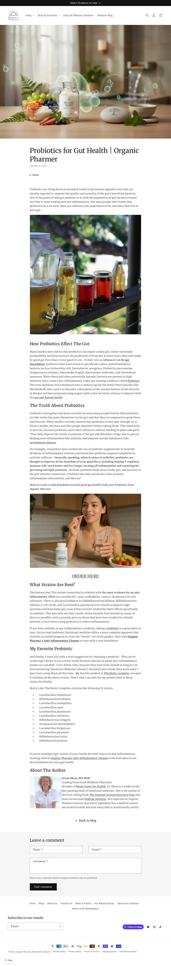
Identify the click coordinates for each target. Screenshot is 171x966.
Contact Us (66, 903)
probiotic (113, 628)
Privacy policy (75, 952)
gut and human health (48, 397)
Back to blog (87, 820)
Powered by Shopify (41, 952)
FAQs (41, 903)
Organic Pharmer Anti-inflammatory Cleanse (79, 758)
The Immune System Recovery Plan (112, 794)
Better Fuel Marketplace (85, 908)
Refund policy (59, 952)
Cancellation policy (128, 952)
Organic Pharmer (24, 952)
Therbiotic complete (116, 673)
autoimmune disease (43, 442)
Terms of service (92, 952)
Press (33, 903)
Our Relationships (104, 903)
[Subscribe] (59, 926)
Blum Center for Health (91, 786)
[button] (30, 15)
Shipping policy (109, 952)
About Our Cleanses (128, 903)
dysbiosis (133, 380)
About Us (52, 903)
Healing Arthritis (95, 799)
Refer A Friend (83, 903)
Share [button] (35, 175)
